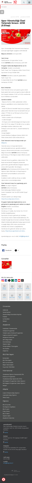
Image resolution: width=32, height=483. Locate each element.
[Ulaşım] (4, 296)
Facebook (8, 250)
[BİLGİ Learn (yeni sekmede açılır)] (19, 287)
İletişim (5, 321)
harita (6, 432)
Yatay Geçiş (6, 397)
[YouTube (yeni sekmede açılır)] (19, 280)
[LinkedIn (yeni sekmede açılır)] (16, 280)
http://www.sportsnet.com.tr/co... (15, 231)
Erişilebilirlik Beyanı (9, 474)
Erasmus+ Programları (9, 376)
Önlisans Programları (8, 330)
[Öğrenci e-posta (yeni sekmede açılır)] (4, 287)
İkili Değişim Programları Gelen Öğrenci (14, 383)
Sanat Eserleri (7, 312)
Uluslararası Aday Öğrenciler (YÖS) (12, 379)
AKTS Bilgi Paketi (7, 339)
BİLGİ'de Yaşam (7, 360)
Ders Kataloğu (7, 342)
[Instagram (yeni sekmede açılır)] (2, 280)
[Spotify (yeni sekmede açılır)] (12, 280)
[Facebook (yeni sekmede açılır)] (6, 280)
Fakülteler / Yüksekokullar (10, 328)
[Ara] (23, 2)
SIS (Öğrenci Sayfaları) (9, 407)
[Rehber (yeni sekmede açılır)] (27, 287)
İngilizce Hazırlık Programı (10, 335)
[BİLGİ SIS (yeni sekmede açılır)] (12, 287)
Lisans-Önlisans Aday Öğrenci (11, 393)
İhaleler (5, 316)
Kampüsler (6, 358)
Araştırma (5, 350)
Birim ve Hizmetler (8, 362)
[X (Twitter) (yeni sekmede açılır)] (9, 280)
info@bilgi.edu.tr (24, 236)
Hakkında (5, 310)
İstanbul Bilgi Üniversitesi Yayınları (12, 314)
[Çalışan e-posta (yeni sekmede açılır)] (27, 296)
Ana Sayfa (3, 6)
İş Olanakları (6, 319)
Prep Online (6, 411)
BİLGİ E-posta (6, 404)
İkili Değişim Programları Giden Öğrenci (14, 381)
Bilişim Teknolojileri (8, 364)
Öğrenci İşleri (6, 344)
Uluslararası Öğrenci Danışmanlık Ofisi (13, 374)
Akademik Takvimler (8, 337)
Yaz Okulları (6, 348)
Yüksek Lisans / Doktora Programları (13, 333)
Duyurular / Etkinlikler (9, 367)
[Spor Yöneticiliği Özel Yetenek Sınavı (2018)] (6, 265)
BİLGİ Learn (6, 409)
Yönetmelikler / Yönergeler (10, 346)
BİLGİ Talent (6, 413)
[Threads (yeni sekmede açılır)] (22, 280)
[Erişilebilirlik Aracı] (3, 479)
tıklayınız (4, 143)
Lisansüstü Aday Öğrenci (10, 395)
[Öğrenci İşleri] (19, 296)
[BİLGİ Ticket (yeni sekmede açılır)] (12, 296)
